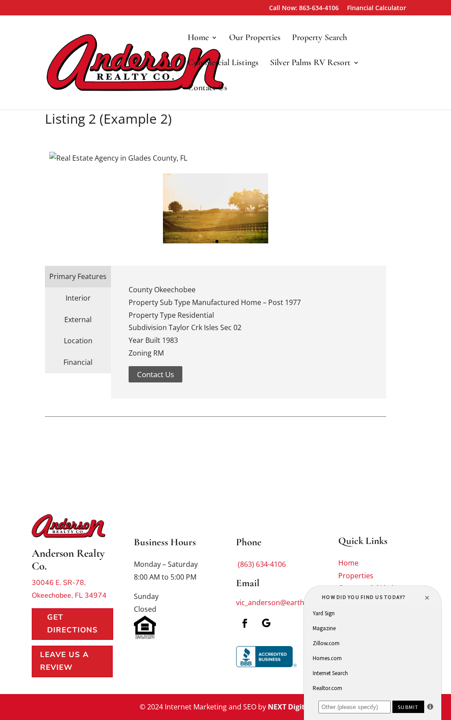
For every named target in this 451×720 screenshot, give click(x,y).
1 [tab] (216, 241)
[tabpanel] (216, 208)
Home (198, 38)
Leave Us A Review (64, 661)
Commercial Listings (223, 63)
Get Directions (72, 623)
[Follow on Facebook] (245, 623)
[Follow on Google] (266, 623)
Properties (355, 575)
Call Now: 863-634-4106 (304, 8)
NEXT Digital (289, 707)
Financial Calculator (376, 8)
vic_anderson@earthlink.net (282, 602)
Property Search (319, 38)
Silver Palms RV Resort (310, 63)
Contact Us (207, 88)
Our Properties (255, 38)
